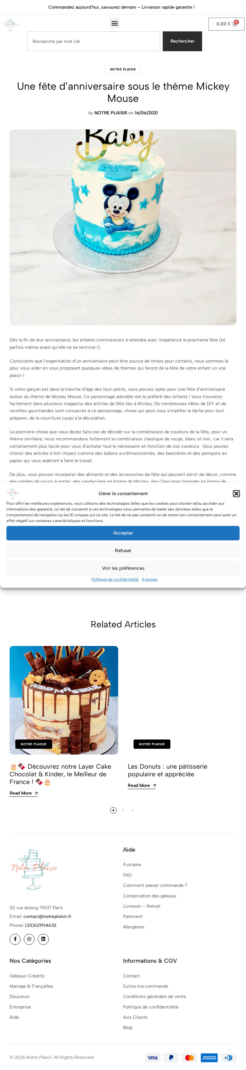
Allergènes (133, 927)
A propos (150, 579)
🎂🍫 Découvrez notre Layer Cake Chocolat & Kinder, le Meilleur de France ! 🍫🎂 (60, 774)
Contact (131, 976)
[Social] (15, 939)
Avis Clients (135, 1017)
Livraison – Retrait (141, 906)
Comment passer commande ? (155, 885)
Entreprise (20, 1007)
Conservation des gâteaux (149, 896)
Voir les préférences (123, 568)
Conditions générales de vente (154, 996)
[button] (236, 493)
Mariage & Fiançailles (31, 986)
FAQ (127, 875)
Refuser (123, 550)
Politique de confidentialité (115, 579)
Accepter (123, 533)
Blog (127, 1027)
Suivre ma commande (145, 986)
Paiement (133, 916)
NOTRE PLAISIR (123, 69)
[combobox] (93, 41)
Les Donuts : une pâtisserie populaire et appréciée (167, 770)
